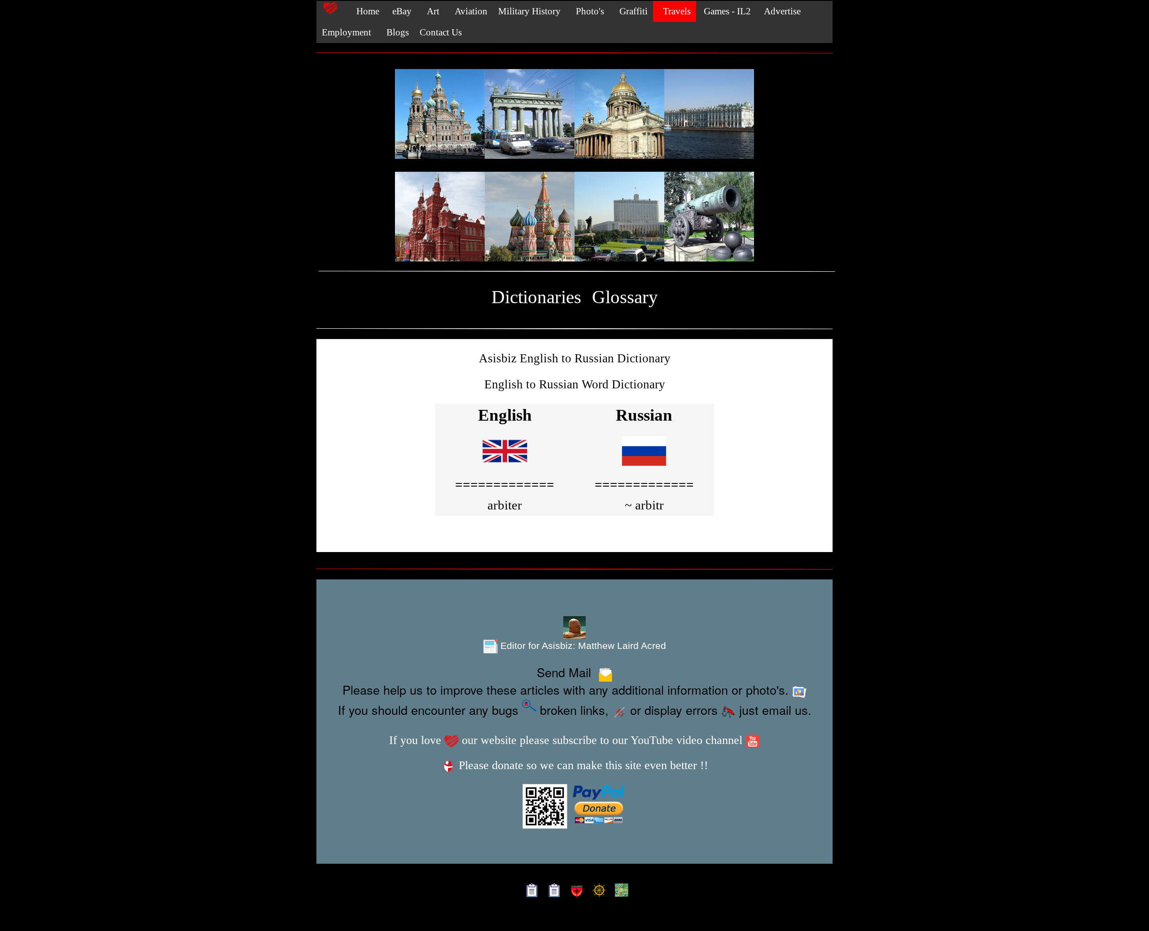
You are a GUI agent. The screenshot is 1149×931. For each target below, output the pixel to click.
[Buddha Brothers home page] (597, 891)
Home (364, 11)
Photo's (587, 11)
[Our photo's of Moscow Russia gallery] (574, 217)
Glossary (625, 297)
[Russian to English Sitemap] (552, 891)
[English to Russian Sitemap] (529, 891)
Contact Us (441, 32)
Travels (674, 11)
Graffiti (631, 11)
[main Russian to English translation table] (644, 465)
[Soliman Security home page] (574, 891)
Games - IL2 (726, 11)
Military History (529, 11)
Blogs (395, 32)
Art (430, 11)
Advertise (781, 11)
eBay (401, 11)
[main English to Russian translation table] (505, 465)
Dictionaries (536, 297)
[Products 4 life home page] (619, 891)
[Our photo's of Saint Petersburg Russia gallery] (574, 114)
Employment (346, 32)
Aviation (468, 11)
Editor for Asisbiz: (582, 645)
